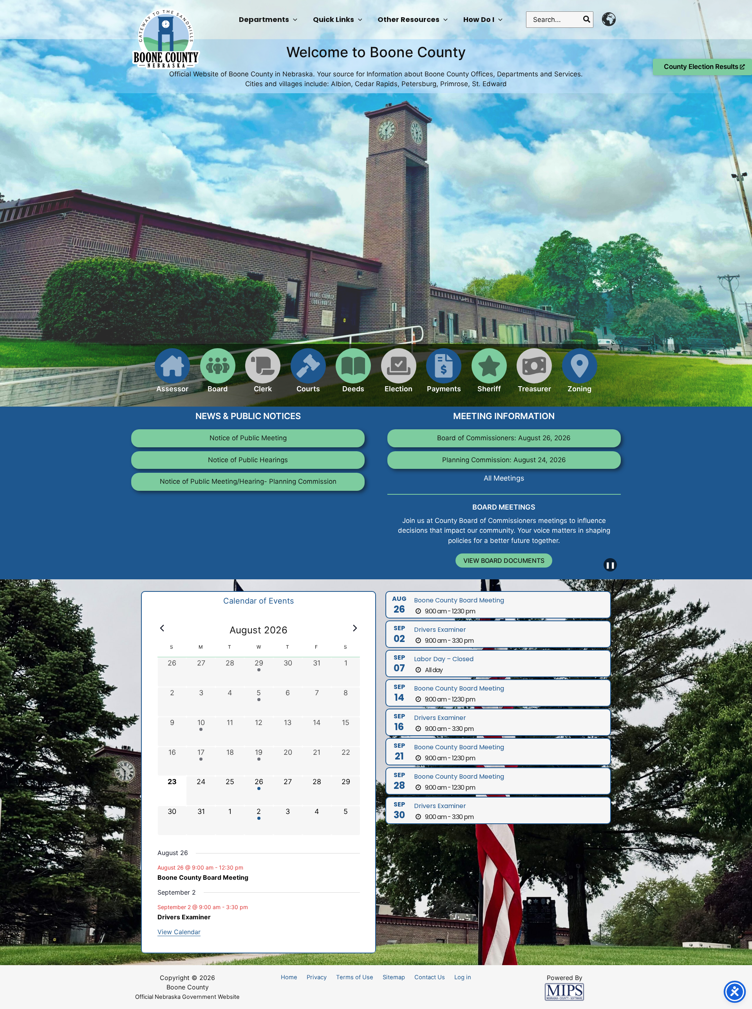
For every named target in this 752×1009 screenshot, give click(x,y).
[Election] (398, 375)
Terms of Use (354, 977)
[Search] (587, 19)
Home (289, 977)
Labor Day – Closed (444, 659)
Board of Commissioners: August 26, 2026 (504, 438)
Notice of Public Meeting (248, 438)
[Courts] (308, 375)
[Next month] (355, 628)
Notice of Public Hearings (248, 460)
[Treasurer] (534, 375)
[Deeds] (353, 375)
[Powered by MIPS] (564, 991)
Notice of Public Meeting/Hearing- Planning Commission (248, 481)
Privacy (317, 977)
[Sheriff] (489, 375)
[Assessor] (172, 375)
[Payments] (443, 375)
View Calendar (179, 932)
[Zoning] (579, 375)
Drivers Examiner (184, 917)
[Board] (217, 375)
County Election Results (702, 67)
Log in (462, 977)
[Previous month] (162, 628)
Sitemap (394, 977)
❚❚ (610, 565)
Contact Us (429, 977)
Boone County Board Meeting (202, 877)
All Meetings (504, 478)
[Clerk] (262, 375)
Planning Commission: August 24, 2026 (504, 460)
